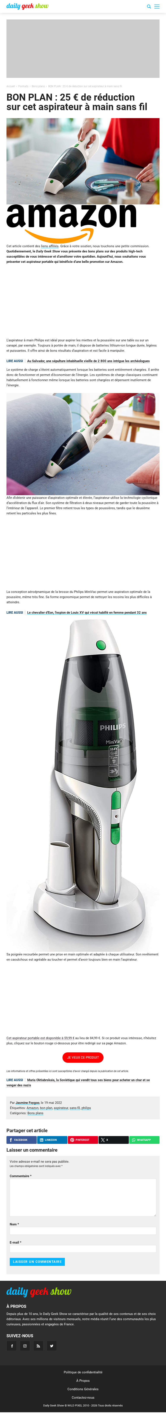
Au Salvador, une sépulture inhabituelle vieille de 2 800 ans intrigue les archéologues (88, 361)
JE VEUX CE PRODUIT (83, 1057)
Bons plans (35, 1113)
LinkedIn (51, 1139)
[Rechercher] (149, 7)
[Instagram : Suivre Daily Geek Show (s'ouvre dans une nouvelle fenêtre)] (25, 1346)
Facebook (20, 1139)
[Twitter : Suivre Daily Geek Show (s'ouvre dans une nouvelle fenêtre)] (52, 1346)
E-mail (15, 1242)
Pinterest (82, 1139)
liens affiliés (50, 246)
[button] (157, 6)
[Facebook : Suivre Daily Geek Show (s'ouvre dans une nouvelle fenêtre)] (11, 1346)
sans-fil (75, 1108)
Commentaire (21, 1176)
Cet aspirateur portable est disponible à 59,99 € (40, 1038)
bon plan (46, 1108)
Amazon (32, 1108)
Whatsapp (144, 1139)
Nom (14, 1224)
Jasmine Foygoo (27, 1103)
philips (86, 1108)
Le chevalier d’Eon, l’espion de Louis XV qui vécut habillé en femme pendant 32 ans (87, 613)
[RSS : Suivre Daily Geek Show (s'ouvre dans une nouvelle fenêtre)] (38, 1346)
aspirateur (61, 1108)
